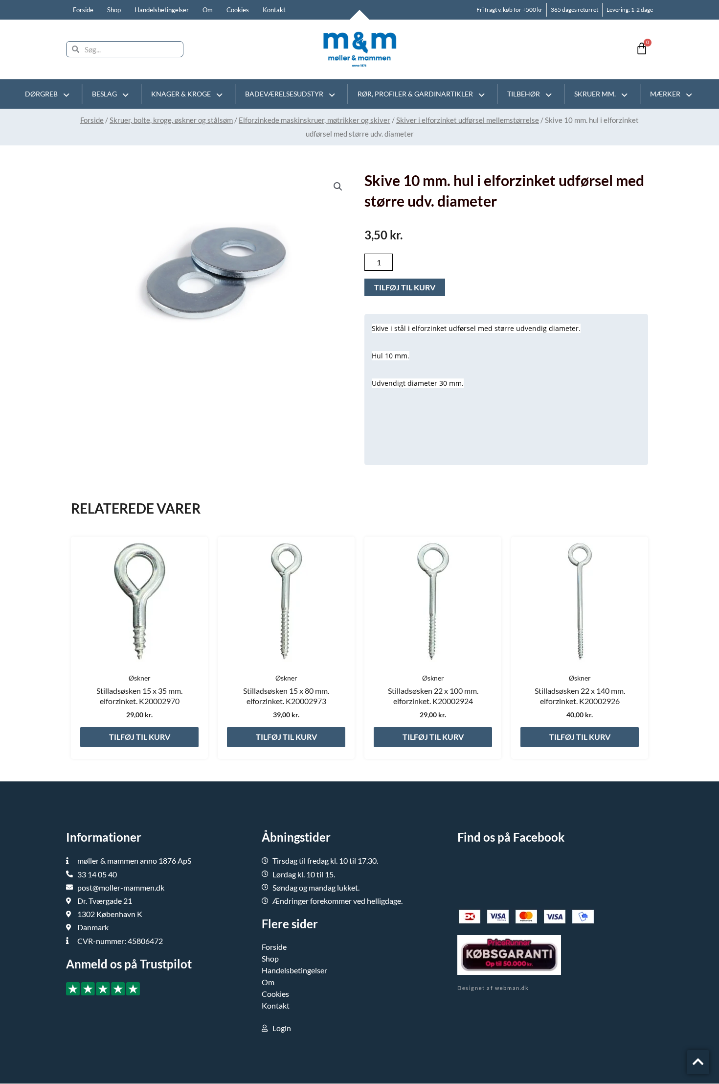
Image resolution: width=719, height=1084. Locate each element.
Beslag (104, 94)
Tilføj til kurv (404, 287)
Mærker (665, 94)
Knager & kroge (181, 94)
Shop (114, 10)
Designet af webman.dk (493, 988)
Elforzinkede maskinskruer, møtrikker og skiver (314, 120)
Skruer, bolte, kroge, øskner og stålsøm (171, 120)
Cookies (237, 10)
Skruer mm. (595, 94)
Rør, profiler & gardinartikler (415, 94)
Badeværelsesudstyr (284, 94)
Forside (83, 10)
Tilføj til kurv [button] (139, 736)
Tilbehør (523, 94)
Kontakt (274, 10)
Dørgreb (41, 94)
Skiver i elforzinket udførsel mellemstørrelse (467, 120)
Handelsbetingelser (162, 10)
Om (207, 10)
